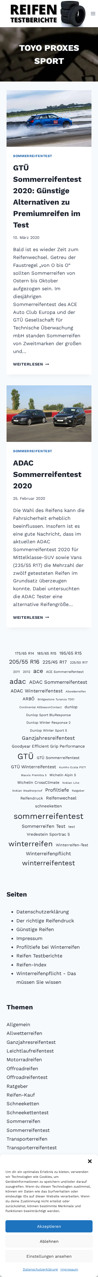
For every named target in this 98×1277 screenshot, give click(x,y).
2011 (16, 672)
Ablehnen (49, 1241)
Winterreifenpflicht (48, 853)
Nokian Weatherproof (27, 790)
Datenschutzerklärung (40, 1269)
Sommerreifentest (32, 156)
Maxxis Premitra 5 (34, 775)
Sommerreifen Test (43, 826)
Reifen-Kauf (21, 1095)
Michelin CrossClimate (38, 782)
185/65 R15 (46, 653)
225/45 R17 (54, 662)
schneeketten (48, 806)
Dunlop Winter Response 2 (48, 722)
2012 (26, 672)
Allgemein (18, 1024)
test (71, 827)
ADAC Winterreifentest (37, 691)
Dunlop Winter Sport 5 (48, 730)
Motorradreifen (24, 1059)
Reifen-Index (31, 964)
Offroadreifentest (27, 1077)
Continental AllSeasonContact (40, 707)
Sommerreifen (23, 1121)
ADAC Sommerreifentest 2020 (47, 474)
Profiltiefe (57, 790)
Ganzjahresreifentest (48, 738)
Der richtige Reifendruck (45, 920)
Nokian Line (70, 783)
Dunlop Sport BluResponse (48, 715)
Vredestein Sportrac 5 (48, 834)
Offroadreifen (22, 1068)
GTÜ (25, 756)
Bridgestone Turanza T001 (56, 699)
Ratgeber (78, 790)
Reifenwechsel (61, 798)
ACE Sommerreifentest (65, 672)
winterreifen (30, 843)
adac (18, 681)
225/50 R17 (79, 662)
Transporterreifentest (32, 1147)
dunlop (71, 707)
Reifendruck (31, 798)
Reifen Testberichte (39, 955)
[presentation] (49, 118)
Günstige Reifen (35, 929)
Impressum (69, 1269)
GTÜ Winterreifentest (33, 766)
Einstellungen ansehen (49, 1256)
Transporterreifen (27, 1139)
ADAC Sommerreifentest (58, 682)
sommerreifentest (48, 816)
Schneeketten (23, 1103)
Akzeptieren (49, 1226)
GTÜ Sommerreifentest (58, 757)
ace (38, 670)
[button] (90, 1161)
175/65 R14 (24, 653)
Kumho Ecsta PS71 (72, 767)
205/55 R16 (24, 661)
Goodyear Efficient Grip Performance (48, 746)
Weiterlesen (31, 364)
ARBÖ (29, 698)
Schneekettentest (28, 1112)
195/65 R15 (70, 653)
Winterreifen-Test (72, 845)
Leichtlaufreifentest (30, 1051)
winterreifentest (48, 863)
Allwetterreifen (76, 691)
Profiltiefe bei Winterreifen (48, 947)
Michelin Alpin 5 (63, 775)
